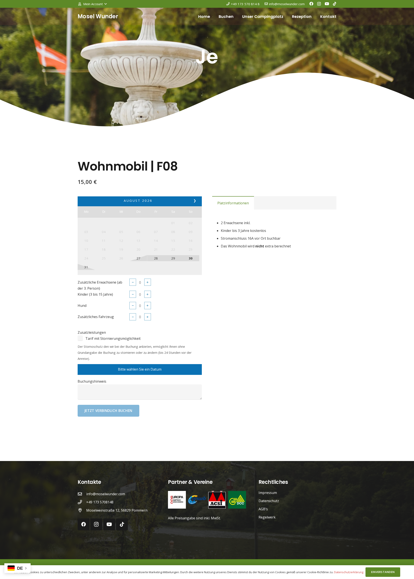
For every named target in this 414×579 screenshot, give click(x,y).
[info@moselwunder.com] (82, 494)
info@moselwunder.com (105, 494)
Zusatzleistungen (92, 332)
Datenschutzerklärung (348, 572)
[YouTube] (327, 4)
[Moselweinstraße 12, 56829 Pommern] (82, 510)
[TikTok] (334, 4)
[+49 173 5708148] (82, 502)
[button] (92, 4)
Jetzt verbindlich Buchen (108, 410)
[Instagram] (319, 4)
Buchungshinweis (92, 381)
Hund (82, 305)
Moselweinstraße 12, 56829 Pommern (116, 510)
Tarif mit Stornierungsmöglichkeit (113, 338)
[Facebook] (311, 4)
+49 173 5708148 (99, 502)
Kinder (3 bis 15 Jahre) (95, 294)
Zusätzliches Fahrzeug (96, 316)
